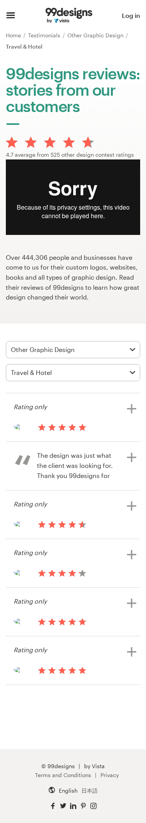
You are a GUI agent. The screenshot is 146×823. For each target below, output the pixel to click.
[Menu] (11, 15)
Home (14, 35)
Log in (131, 15)
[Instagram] (93, 806)
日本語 (89, 790)
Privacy (109, 775)
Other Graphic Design (96, 35)
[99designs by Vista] (69, 15)
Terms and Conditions (63, 775)
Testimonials (45, 35)
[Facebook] (53, 806)
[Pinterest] (83, 806)
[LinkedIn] (73, 806)
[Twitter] (63, 806)
